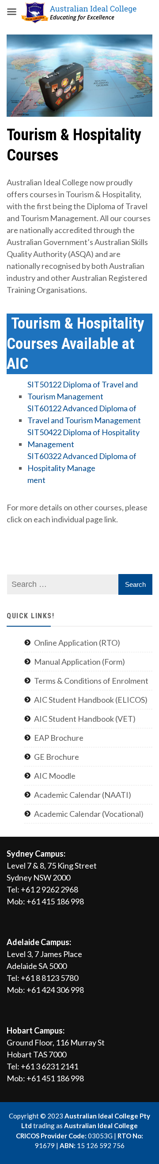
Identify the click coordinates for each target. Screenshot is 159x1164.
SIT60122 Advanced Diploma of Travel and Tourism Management (84, 414)
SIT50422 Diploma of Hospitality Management (83, 438)
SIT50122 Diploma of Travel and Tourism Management (82, 390)
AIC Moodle (55, 776)
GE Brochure (56, 757)
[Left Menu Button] (11, 11)
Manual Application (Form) (79, 661)
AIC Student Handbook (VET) (85, 719)
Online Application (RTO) (77, 642)
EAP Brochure (58, 738)
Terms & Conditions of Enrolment (91, 680)
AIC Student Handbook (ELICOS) (91, 700)
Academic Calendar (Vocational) (89, 814)
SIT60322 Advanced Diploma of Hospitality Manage (81, 462)
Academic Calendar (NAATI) (82, 795)
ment (36, 480)
